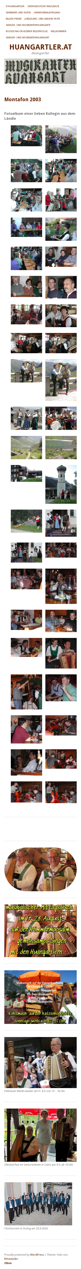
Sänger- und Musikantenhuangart (27, 37)
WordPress (37, 1254)
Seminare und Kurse (18, 12)
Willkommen (58, 31)
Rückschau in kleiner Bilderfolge (27, 31)
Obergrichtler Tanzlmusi (43, 6)
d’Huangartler (15, 6)
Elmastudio (11, 1258)
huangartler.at (40, 47)
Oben (8, 1263)
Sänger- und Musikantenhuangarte (28, 25)
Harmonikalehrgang (47, 12)
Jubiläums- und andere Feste (42, 18)
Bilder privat (14, 18)
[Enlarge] (71, 910)
